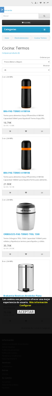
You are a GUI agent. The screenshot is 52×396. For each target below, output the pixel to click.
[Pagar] (48, 3)
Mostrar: (46, 65)
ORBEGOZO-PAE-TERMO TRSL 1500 (21, 234)
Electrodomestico (22, 38)
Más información (38, 302)
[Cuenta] (36, 3)
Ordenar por (45, 57)
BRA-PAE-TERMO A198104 (16, 111)
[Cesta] (44, 3)
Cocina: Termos (40, 38)
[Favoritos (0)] (41, 3)
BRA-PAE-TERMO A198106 (16, 172)
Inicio (7, 38)
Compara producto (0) (10, 53)
